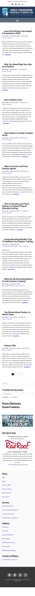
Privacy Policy (5, 496)
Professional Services (8, 506)
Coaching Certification (8, 514)
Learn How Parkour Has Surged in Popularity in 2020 (17, 32)
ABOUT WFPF (23, 1)
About (4, 481)
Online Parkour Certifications (10, 517)
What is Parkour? (6, 493)
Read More (8, 54)
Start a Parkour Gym (13, 100)
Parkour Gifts (10, 345)
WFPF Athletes (6, 538)
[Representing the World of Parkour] (17, 12)
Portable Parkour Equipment (9, 559)
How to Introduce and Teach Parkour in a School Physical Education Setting (15, 206)
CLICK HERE (11, 464)
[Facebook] (12, 4)
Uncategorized (23, 69)
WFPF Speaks (24, 36)
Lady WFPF (5, 531)
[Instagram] (22, 4)
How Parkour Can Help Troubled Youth (17, 134)
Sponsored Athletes (7, 534)
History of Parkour (7, 489)
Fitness (4, 285)
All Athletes (5, 527)
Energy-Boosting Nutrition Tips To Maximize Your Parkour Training (17, 240)
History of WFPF (6, 485)
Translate (14, 397)
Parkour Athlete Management (10, 510)
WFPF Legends (6, 546)
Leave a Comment (7, 37)
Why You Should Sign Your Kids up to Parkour (17, 65)
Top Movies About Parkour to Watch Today (16, 313)
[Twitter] (15, 4)
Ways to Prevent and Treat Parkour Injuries (15, 167)
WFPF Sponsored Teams (8, 542)
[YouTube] (19, 4)
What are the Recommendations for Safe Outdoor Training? (17, 280)
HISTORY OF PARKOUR (13, 1)
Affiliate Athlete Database (9, 550)
